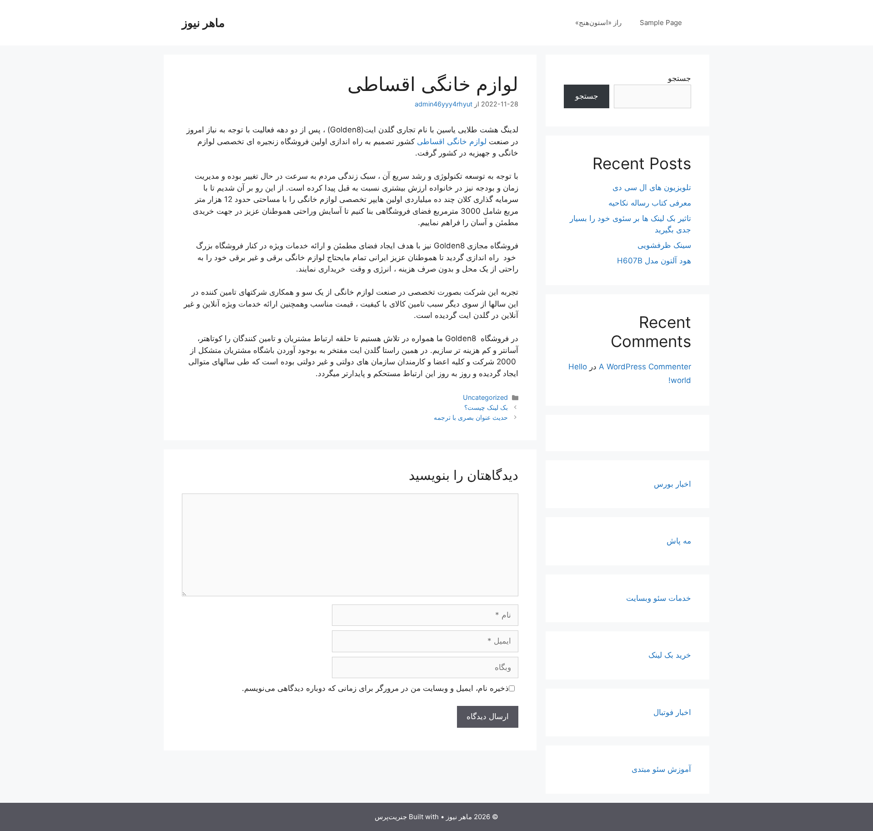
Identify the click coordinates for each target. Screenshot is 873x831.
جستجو (679, 78)
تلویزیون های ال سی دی (651, 187)
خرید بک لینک (669, 655)
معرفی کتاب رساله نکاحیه (649, 202)
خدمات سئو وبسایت (658, 598)
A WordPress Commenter (645, 366)
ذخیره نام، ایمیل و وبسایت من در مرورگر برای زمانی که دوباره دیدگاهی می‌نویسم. (375, 688)
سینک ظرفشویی (664, 245)
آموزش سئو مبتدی (661, 769)
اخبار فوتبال (672, 712)
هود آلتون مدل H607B (654, 260)
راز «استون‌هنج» (598, 22)
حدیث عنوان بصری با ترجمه (471, 417)
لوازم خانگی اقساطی (452, 141)
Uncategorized (485, 397)
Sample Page (661, 22)
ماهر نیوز (203, 23)
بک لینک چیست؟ (486, 407)
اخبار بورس (672, 484)
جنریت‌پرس (391, 816)
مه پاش (679, 540)
